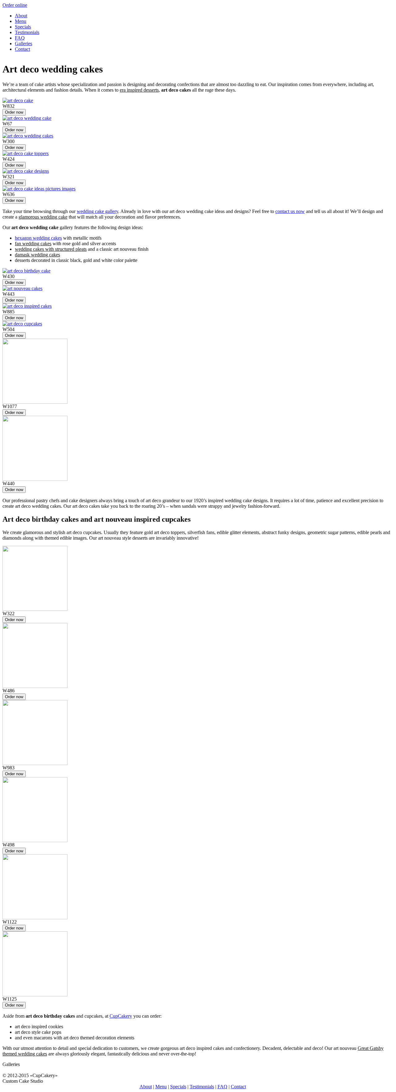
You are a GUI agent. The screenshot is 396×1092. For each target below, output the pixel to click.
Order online (14, 5)
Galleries (23, 43)
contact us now (290, 211)
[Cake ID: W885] (27, 306)
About (21, 15)
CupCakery (121, 1016)
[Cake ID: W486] (34, 686)
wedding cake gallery (97, 211)
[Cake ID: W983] (34, 763)
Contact (22, 49)
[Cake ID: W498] (34, 840)
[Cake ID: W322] (34, 609)
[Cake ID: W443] (22, 288)
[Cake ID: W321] (25, 171)
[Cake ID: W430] (26, 270)
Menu (20, 21)
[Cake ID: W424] (25, 153)
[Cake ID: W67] (26, 118)
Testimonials (27, 32)
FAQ (20, 38)
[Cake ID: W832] (17, 100)
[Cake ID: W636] (38, 188)
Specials (23, 26)
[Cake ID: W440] (34, 479)
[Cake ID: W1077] (34, 402)
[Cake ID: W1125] (34, 994)
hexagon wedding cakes (38, 238)
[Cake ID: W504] (22, 323)
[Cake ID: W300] (27, 135)
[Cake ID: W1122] (34, 917)
